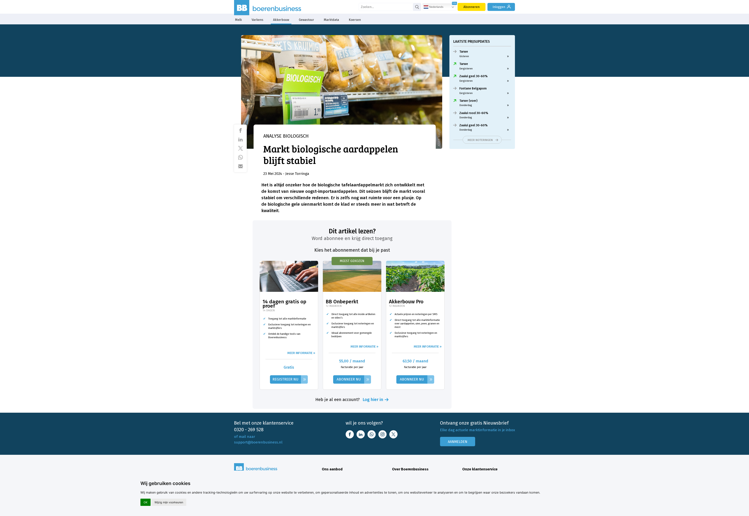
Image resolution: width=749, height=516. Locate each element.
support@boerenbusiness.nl (258, 442)
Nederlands (435, 6)
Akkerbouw (281, 20)
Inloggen (499, 7)
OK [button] (145, 502)
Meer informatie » (301, 353)
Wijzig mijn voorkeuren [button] (168, 502)
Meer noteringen (480, 140)
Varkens (257, 20)
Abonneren (471, 7)
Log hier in (373, 399)
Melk (238, 20)
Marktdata (331, 20)
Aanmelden (457, 442)
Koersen (355, 20)
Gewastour (306, 20)
